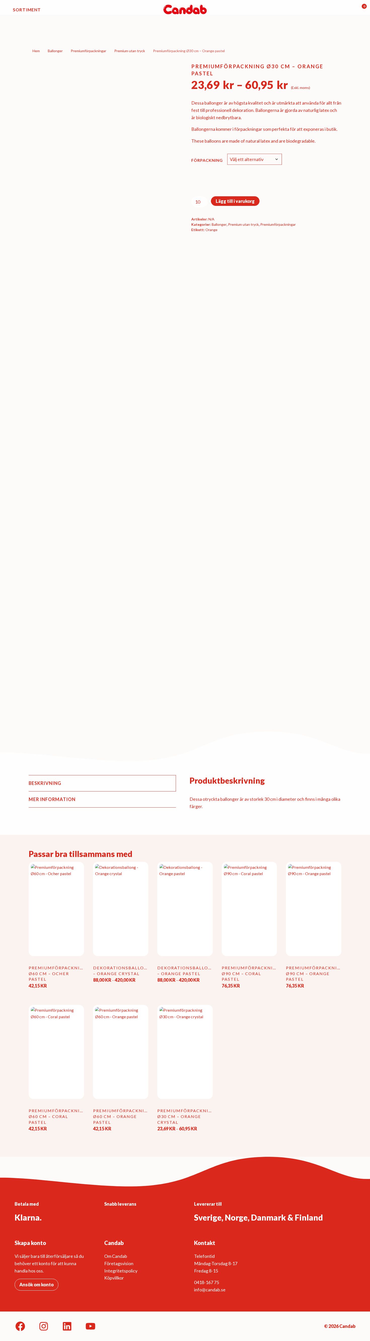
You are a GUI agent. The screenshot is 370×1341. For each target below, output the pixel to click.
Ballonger (55, 51)
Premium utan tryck (129, 51)
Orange (211, 230)
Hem (36, 51)
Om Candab (115, 1256)
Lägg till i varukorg (235, 201)
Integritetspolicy (120, 1270)
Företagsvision (118, 1263)
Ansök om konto (36, 1284)
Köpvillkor (114, 1278)
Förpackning (207, 160)
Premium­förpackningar (88, 51)
